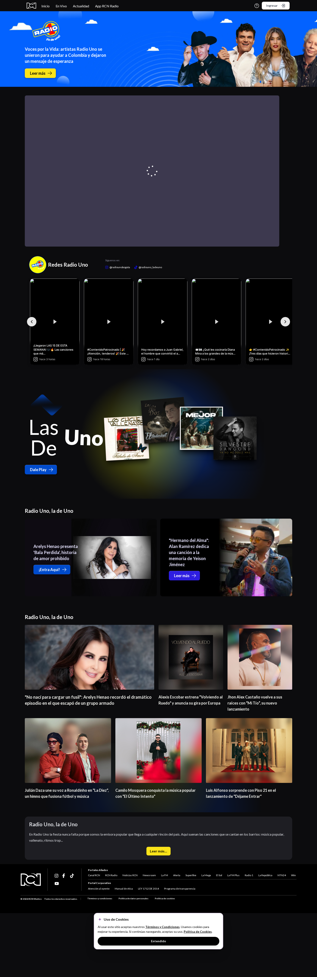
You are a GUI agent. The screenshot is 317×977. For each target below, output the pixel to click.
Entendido (158, 941)
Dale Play (38, 469)
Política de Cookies (198, 931)
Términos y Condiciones (162, 927)
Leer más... (158, 851)
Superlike (190, 875)
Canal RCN (94, 875)
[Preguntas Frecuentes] (256, 5)
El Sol (219, 875)
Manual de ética (124, 888)
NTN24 (282, 875)
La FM (164, 875)
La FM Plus (233, 875)
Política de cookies (165, 898)
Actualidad (81, 6)
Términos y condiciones (99, 898)
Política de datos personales (133, 898)
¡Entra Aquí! (49, 569)
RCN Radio (111, 875)
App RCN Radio (107, 6)
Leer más (38, 73)
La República (265, 875)
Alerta (176, 875)
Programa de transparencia (179, 888)
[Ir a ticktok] (57, 876)
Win (293, 875)
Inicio (45, 6)
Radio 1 (249, 875)
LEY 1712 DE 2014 (148, 888)
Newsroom (149, 875)
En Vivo (61, 6)
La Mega (206, 875)
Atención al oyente (99, 888)
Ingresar (272, 5)
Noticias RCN (130, 875)
